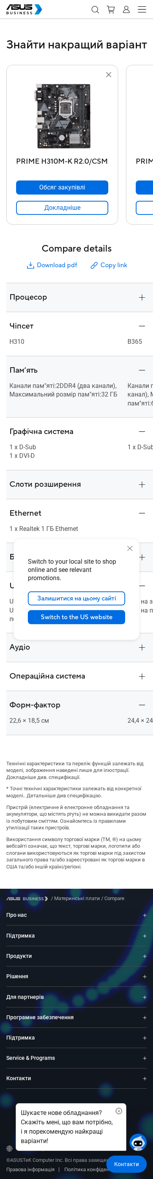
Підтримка (20, 935)
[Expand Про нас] (145, 915)
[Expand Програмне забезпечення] (145, 1017)
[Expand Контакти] (145, 1078)
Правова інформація (30, 1169)
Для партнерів (25, 997)
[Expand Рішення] (145, 976)
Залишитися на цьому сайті (76, 598)
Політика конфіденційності (96, 1169)
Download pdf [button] (57, 265)
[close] (130, 548)
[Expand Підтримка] (145, 936)
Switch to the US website (77, 617)
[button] (95, 9)
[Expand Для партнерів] (145, 997)
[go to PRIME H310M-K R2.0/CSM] (62, 117)
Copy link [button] (113, 265)
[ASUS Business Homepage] (24, 9)
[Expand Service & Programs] (145, 1058)
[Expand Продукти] (145, 956)
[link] (62, 208)
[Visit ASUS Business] (28, 899)
